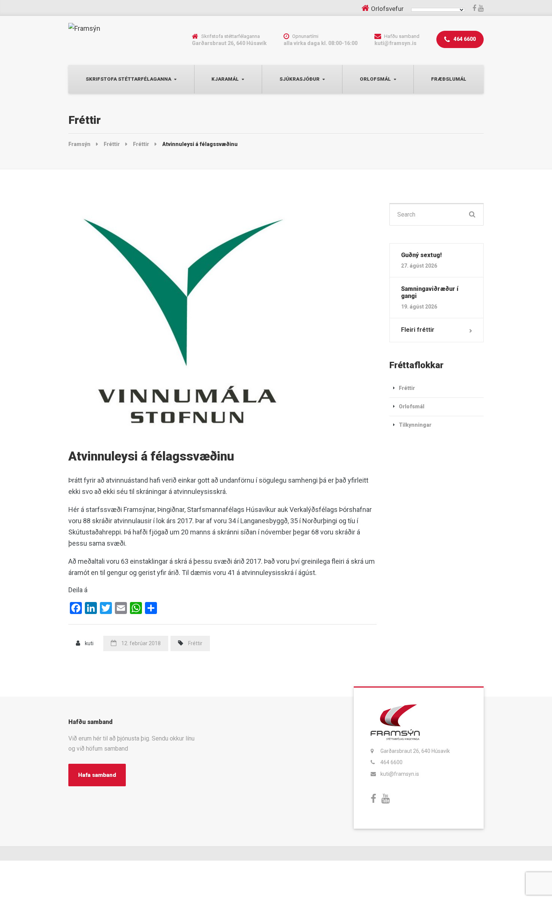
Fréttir (195, 643)
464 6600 (464, 39)
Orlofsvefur (387, 8)
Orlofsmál (375, 79)
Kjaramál (225, 79)
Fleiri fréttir (417, 329)
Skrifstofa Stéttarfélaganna (128, 79)
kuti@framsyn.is (399, 774)
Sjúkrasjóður (299, 79)
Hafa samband (97, 775)
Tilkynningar (415, 425)
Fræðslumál (448, 79)
